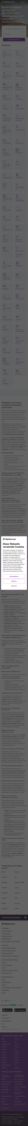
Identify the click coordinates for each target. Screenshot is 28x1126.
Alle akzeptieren (14, 576)
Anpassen (14, 586)
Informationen (21, 564)
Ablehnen (14, 581)
